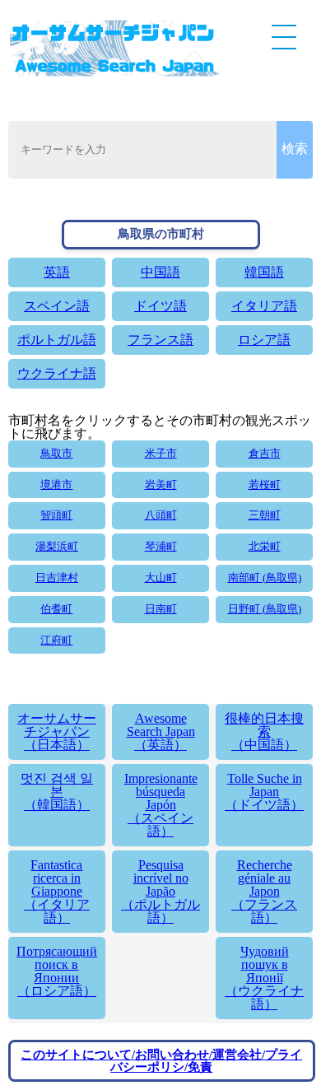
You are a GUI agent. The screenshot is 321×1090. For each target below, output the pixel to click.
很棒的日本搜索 (264, 731)
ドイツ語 (160, 306)
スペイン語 (57, 306)
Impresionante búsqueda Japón (161, 804)
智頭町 (56, 515)
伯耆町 (56, 609)
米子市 (161, 453)
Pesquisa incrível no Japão (160, 891)
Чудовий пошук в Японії (264, 977)
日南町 (161, 609)
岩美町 (161, 485)
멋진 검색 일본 (57, 791)
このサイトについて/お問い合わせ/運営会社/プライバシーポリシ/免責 (161, 1061)
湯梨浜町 (56, 546)
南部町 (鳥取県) (264, 578)
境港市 (56, 485)
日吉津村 (56, 578)
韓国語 (264, 272)
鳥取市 (56, 453)
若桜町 (265, 485)
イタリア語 (264, 306)
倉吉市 (265, 453)
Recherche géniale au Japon (264, 891)
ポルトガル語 (56, 340)
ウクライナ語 (56, 373)
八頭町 (161, 515)
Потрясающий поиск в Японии (56, 971)
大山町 (161, 578)
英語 (57, 272)
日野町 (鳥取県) (264, 609)
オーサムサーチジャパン (56, 731)
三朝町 (265, 515)
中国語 (160, 272)
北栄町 (265, 546)
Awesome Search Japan (161, 731)
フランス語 (160, 340)
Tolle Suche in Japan (264, 791)
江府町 (56, 640)
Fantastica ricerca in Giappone (57, 891)
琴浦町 (161, 546)
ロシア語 (264, 340)
